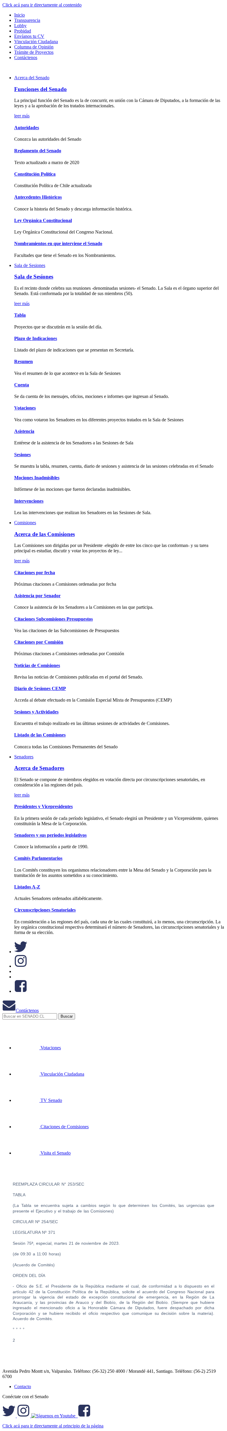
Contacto (22, 1386)
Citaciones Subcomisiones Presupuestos (53, 618)
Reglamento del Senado (37, 150)
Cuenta (21, 384)
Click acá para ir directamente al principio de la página (52, 1425)
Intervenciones (28, 501)
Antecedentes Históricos (38, 197)
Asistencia (24, 431)
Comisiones (25, 522)
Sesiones (22, 454)
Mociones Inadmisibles (36, 477)
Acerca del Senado (31, 77)
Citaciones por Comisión (38, 642)
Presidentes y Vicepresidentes (43, 806)
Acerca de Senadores (39, 768)
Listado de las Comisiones (40, 734)
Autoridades (26, 127)
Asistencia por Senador (37, 595)
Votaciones (25, 407)
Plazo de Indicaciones (35, 338)
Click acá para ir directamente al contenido (42, 4)
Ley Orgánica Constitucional (43, 220)
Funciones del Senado (40, 89)
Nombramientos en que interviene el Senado (58, 243)
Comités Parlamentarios (38, 858)
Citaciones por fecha (34, 572)
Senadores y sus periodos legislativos (50, 835)
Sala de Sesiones (29, 265)
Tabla (20, 315)
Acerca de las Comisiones (44, 534)
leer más (22, 115)
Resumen (23, 361)
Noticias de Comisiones (37, 665)
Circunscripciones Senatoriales (45, 909)
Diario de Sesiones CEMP (40, 688)
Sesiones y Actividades (36, 711)
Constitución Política (35, 174)
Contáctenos (27, 1010)
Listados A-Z (27, 886)
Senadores (23, 756)
